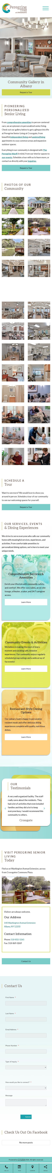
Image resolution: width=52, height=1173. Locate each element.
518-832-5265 (17, 939)
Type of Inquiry (12, 1062)
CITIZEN (21, 1160)
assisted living (38, 137)
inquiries (32, 161)
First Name (10, 997)
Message (8, 1095)
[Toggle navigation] (45, 8)
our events (7, 157)
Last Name (10, 1013)
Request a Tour (26, 92)
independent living (19, 137)
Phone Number (12, 1046)
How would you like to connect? (18, 1082)
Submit (28, 1117)
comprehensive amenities (19, 122)
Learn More (26, 602)
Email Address (11, 1030)
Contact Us (26, 961)
